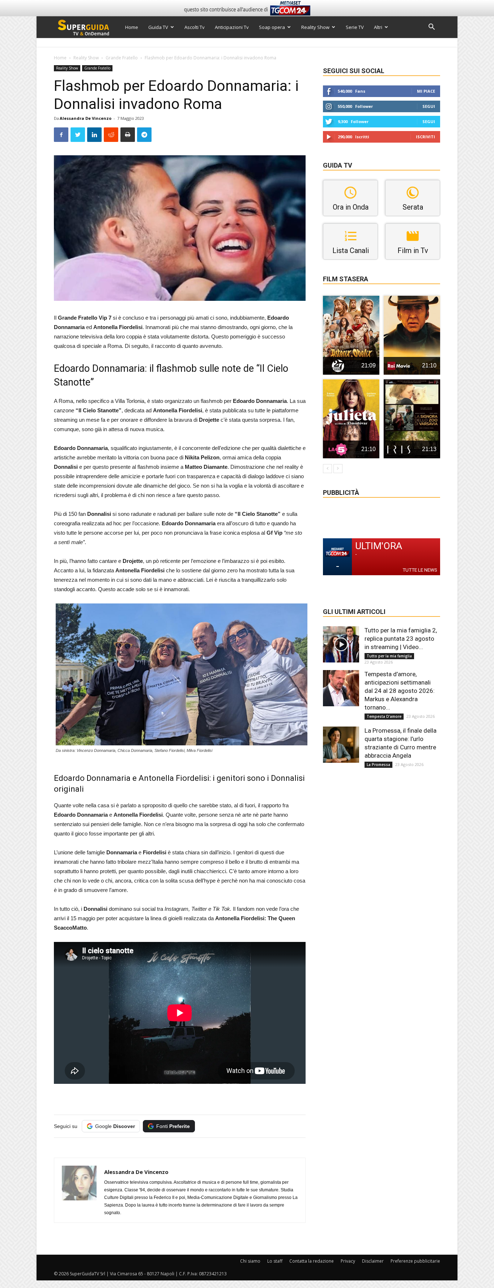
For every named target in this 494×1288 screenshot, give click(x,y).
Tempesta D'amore (384, 716)
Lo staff (274, 1261)
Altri (378, 27)
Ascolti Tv (194, 27)
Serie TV (355, 27)
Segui (428, 106)
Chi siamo (250, 1261)
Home (131, 27)
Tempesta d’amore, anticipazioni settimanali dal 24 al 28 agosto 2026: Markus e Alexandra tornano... (400, 690)
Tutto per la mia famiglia (389, 655)
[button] (431, 27)
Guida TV (158, 27)
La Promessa (378, 764)
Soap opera (272, 27)
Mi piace (426, 91)
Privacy (348, 1261)
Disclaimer (373, 1261)
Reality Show (315, 27)
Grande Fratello (122, 58)
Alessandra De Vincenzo (85, 118)
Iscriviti (425, 136)
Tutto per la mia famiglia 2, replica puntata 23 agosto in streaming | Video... (401, 639)
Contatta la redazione (311, 1261)
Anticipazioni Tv (232, 27)
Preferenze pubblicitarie (415, 1261)
